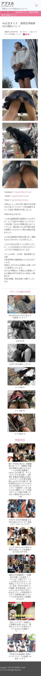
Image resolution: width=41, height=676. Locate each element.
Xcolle (12, 459)
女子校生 (12, 34)
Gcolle (12, 543)
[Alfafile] (26, 34)
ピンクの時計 (14, 515)
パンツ (18, 34)
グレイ (12, 12)
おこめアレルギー (16, 650)
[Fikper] (28, 34)
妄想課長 (13, 618)
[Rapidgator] (24, 34)
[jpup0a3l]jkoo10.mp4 (23, 192)
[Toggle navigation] (36, 5)
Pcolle (12, 570)
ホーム (4, 12)
